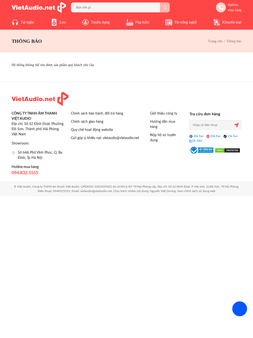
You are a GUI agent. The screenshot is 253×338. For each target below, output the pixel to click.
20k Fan (215, 136)
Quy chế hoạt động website (92, 130)
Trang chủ (215, 41)
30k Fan (198, 136)
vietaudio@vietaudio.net (121, 138)
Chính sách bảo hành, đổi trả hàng (97, 113)
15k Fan (232, 136)
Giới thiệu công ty (163, 113)
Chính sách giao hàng (87, 121)
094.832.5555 (25, 173)
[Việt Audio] (39, 7)
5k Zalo (197, 140)
